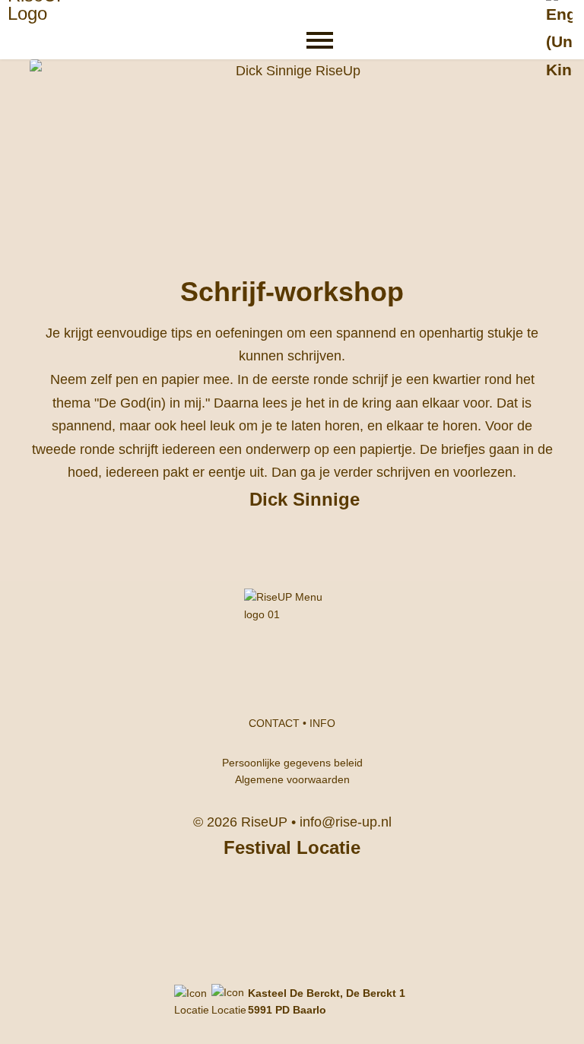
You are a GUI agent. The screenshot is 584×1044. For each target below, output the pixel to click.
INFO (322, 723)
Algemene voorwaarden (292, 779)
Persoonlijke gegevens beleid (292, 763)
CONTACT (274, 723)
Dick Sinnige (304, 499)
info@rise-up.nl (346, 822)
